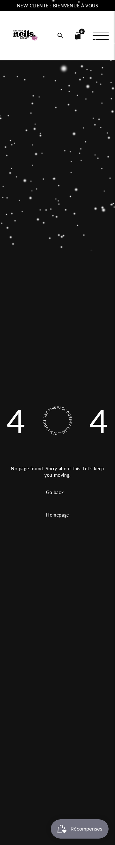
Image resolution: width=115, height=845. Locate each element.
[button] (60, 35)
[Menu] (101, 35)
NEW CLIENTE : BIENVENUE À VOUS (57, 5)
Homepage (57, 515)
